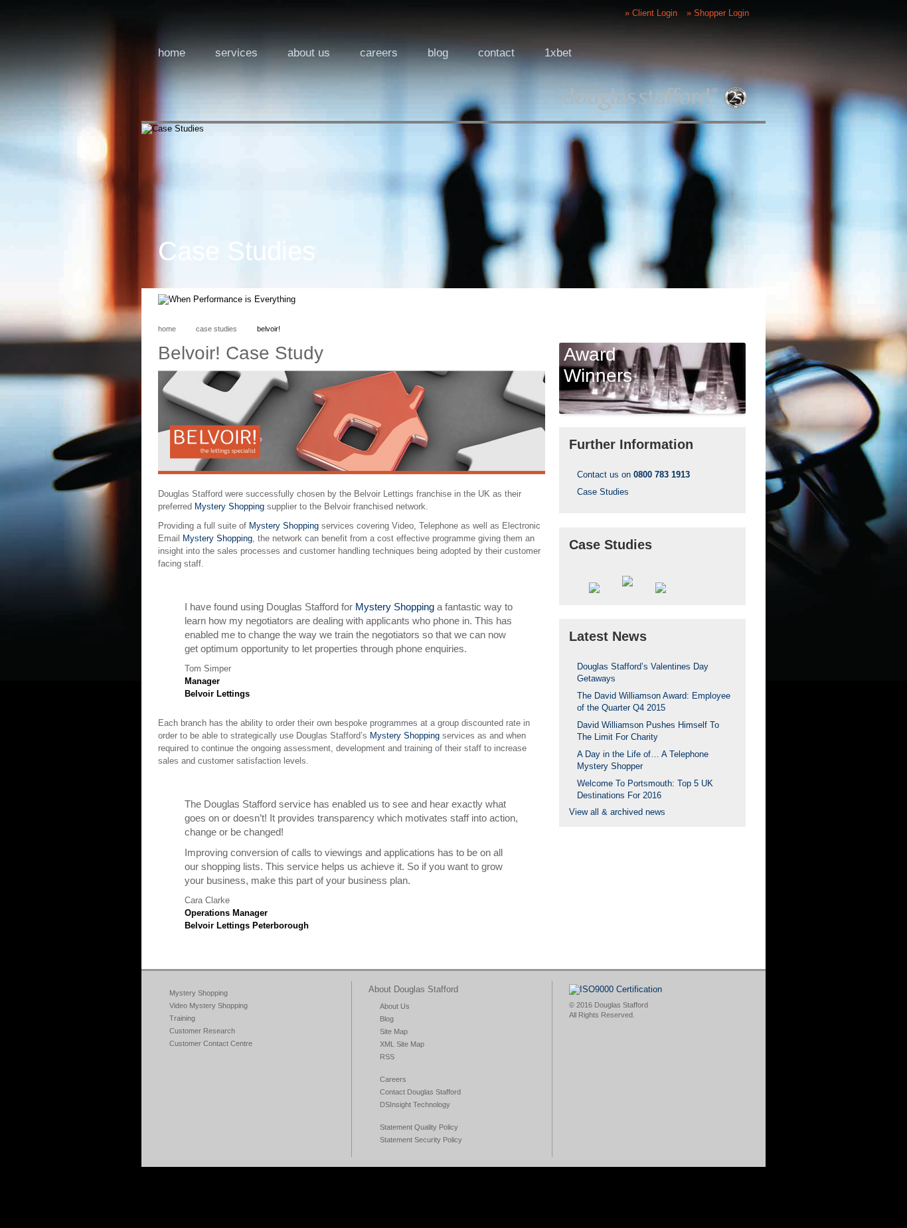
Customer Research (202, 1031)
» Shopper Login (718, 13)
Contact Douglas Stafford (420, 1092)
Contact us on (633, 475)
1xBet (558, 52)
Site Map (394, 1031)
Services (236, 52)
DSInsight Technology (415, 1104)
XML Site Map (402, 1044)
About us (309, 52)
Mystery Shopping (229, 506)
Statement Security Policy (421, 1140)
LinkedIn (738, 300)
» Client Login (651, 13)
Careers (379, 52)
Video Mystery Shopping (208, 1005)
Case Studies (216, 329)
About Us (395, 1006)
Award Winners (598, 365)
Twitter (717, 300)
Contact (496, 52)
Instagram (632, 300)
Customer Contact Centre (210, 1043)
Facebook (696, 300)
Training (182, 1018)
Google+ (653, 300)
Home (171, 52)
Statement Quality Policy (419, 1127)
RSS (674, 300)
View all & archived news (617, 812)
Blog (438, 52)
